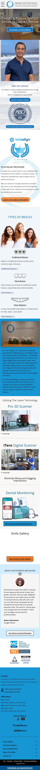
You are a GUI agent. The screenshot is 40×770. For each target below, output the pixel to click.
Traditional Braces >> (9, 268)
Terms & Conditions (30, 761)
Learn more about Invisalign (15, 199)
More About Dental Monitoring (19, 523)
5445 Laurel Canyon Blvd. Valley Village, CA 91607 (13, 690)
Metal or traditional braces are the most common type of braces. (17, 262)
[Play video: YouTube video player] (20, 420)
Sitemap (9, 761)
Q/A (4, 761)
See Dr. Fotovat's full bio (20, 100)
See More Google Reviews (20, 633)
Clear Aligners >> (8, 316)
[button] (3, 3)
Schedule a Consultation (20, 29)
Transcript (6, 434)
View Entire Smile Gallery (20, 558)
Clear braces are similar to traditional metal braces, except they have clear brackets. (19, 286)
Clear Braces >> (7, 292)
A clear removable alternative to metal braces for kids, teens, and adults (19, 310)
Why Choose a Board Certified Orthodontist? (20, 127)
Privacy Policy (18, 761)
